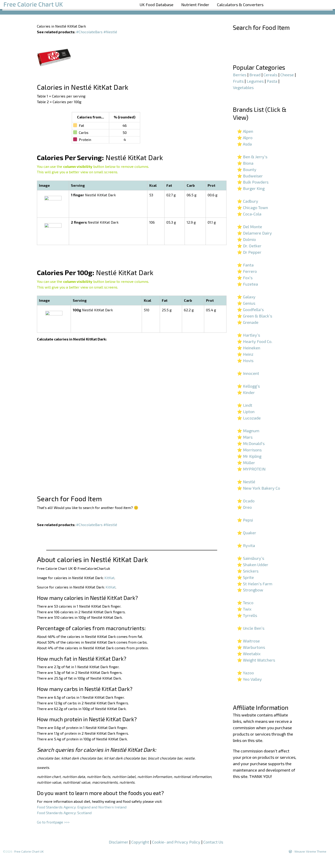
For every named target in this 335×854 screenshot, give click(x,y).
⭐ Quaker (246, 532)
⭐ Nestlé (246, 481)
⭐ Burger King (251, 188)
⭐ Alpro (245, 137)
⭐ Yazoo (245, 672)
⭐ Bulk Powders (252, 181)
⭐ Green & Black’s (254, 315)
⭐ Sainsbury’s (250, 558)
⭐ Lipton (246, 411)
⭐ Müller (246, 462)
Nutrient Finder (195, 4)
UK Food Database (156, 4)
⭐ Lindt (244, 405)
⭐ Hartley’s (248, 335)
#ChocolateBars (89, 32)
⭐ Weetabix (248, 653)
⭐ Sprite (245, 577)
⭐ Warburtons (251, 647)
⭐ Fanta (245, 264)
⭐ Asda (244, 143)
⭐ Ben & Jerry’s (252, 156)
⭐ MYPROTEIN (251, 468)
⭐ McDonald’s (251, 443)
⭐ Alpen (245, 131)
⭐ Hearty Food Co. (254, 341)
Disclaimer (118, 841)
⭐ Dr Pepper (249, 252)
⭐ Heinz (245, 354)
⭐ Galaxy (246, 296)
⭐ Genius (246, 303)
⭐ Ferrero (247, 271)
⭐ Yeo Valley (249, 679)
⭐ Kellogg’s (248, 386)
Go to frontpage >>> (53, 822)
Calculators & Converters (240, 4)
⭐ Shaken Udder (252, 564)
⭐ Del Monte (249, 226)
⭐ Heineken (248, 347)
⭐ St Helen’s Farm (254, 583)
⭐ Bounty (246, 169)
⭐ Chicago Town (252, 207)
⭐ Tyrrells (247, 615)
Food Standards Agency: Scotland (64, 813)
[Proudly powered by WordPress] (290, 851)
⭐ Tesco (245, 602)
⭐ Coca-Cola (249, 213)
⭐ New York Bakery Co (258, 488)
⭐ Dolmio (246, 239)
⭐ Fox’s (245, 277)
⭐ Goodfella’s (250, 309)
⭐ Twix (244, 608)
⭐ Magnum (248, 430)
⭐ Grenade (247, 322)
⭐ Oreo (244, 507)
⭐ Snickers (247, 570)
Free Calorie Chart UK (29, 851)
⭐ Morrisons (249, 449)
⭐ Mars (245, 437)
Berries (239, 74)
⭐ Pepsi (245, 519)
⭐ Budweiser (250, 175)
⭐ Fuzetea (247, 283)
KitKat (109, 577)
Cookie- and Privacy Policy (176, 841)
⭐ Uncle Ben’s (250, 628)
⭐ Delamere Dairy (254, 232)
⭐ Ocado (246, 500)
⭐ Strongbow (250, 589)
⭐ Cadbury (247, 201)
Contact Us (213, 841)
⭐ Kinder (246, 392)
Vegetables (243, 87)
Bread (254, 74)
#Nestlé (110, 32)
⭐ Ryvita (246, 545)
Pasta (272, 81)
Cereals (270, 74)
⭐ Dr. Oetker (249, 245)
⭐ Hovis (245, 360)
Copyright (140, 841)
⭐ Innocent (248, 373)
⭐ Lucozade (249, 417)
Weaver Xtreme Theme (310, 851)
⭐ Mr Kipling (249, 456)
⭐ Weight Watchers (256, 659)
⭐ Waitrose (248, 640)
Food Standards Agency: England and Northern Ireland (81, 807)
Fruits (238, 81)
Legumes (255, 81)
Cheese (287, 74)
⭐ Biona (245, 163)
